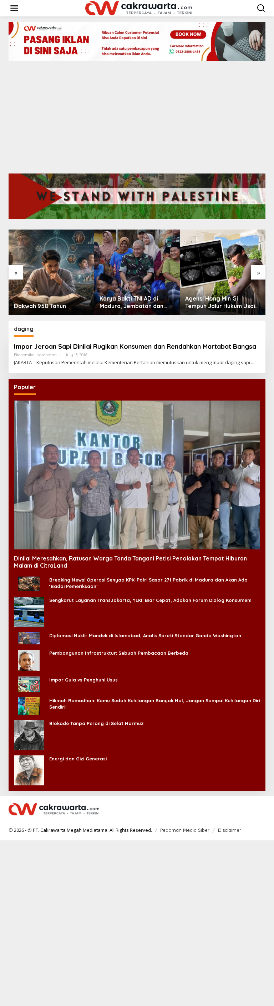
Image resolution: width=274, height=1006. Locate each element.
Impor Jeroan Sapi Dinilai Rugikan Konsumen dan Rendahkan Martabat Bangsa (135, 346)
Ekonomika (24, 354)
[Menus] (14, 8)
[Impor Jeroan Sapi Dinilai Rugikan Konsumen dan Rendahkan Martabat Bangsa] (252, 362)
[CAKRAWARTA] (138, 7)
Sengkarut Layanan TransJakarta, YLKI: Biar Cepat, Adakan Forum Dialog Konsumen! (150, 600)
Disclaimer (229, 830)
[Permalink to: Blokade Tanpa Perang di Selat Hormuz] (29, 734)
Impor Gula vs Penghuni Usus (83, 680)
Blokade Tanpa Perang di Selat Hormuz (96, 723)
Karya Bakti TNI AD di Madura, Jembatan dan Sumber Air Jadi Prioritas (134, 302)
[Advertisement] (137, 115)
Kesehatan (46, 354)
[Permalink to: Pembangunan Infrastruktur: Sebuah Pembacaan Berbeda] (29, 659)
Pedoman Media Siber (184, 830)
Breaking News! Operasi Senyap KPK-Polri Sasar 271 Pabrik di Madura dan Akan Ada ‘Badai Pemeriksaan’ (148, 583)
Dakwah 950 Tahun (40, 306)
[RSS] (260, 809)
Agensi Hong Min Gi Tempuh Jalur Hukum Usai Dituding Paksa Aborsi (220, 302)
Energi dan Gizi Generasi (78, 758)
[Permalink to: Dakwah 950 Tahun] (51, 272)
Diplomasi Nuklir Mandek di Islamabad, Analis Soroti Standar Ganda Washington (145, 635)
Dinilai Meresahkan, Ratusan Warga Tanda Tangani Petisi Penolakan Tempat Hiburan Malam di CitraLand (130, 562)
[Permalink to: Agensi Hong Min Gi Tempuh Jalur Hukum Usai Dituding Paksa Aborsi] (222, 272)
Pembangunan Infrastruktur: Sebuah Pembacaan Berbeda (118, 653)
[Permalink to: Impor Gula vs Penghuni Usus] (29, 683)
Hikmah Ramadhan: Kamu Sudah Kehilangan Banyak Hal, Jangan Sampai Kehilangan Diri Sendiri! (154, 704)
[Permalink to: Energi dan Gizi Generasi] (29, 769)
